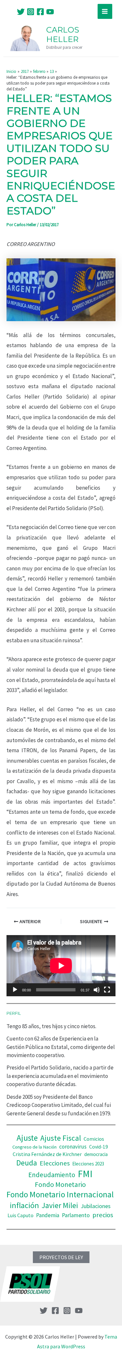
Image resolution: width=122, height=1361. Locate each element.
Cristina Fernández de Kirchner (47, 1154)
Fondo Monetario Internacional (60, 1194)
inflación (24, 1205)
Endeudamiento (51, 1175)
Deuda (26, 1163)
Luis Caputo (20, 1215)
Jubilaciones (96, 1206)
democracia (96, 1154)
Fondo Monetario (60, 1184)
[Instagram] (30, 11)
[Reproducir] (15, 990)
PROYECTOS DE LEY (61, 1257)
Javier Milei (60, 1205)
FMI (85, 1174)
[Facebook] (40, 11)
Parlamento (76, 1215)
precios (102, 1215)
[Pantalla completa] (107, 990)
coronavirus (73, 1146)
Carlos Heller (62, 34)
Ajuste (27, 1138)
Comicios (94, 1139)
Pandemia (47, 1215)
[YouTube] (50, 11)
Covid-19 (98, 1147)
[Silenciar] (96, 990)
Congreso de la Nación (34, 1147)
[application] (61, 965)
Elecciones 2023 (88, 1164)
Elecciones (55, 1163)
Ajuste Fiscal (60, 1138)
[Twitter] (20, 11)
